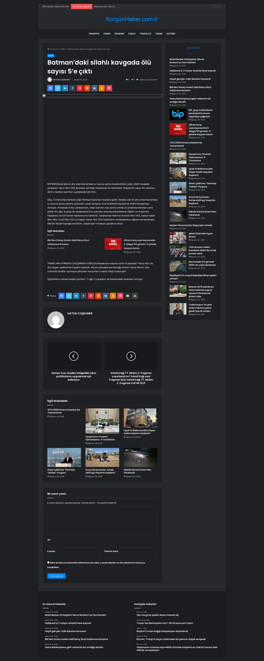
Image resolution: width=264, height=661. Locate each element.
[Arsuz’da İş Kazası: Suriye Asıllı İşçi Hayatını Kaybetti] (102, 457)
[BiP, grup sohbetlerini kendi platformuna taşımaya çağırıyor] (178, 114)
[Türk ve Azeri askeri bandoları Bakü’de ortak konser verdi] (178, 251)
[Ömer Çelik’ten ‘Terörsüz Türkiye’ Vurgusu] (64, 457)
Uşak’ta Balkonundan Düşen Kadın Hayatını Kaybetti (139, 432)
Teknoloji (145, 33)
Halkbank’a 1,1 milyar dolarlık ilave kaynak (193, 70)
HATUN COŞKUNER (61, 80)
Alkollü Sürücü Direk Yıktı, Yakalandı (138, 471)
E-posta (52, 551)
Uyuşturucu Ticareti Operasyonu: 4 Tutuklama (100, 438)
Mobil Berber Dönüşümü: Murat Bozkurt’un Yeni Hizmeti (187, 61)
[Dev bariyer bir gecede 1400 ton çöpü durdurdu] (178, 266)
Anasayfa (94, 33)
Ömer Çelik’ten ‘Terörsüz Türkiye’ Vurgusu (61, 471)
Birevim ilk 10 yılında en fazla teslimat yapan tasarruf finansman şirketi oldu (201, 291)
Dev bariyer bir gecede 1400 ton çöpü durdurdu (202, 263)
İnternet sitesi (111, 551)
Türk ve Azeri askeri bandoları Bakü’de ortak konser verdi (202, 250)
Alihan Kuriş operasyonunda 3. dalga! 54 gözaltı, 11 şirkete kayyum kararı (140, 244)
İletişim (171, 33)
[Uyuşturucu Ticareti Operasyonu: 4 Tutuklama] (102, 421)
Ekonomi (119, 33)
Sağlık (132, 33)
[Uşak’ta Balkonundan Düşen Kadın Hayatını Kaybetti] (140, 417)
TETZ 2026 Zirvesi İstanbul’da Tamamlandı (63, 411)
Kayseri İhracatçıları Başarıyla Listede (191, 225)
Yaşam (158, 33)
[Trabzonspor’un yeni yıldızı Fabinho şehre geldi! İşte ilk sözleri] (178, 309)
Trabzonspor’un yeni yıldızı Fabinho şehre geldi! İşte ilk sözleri (200, 308)
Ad (49, 540)
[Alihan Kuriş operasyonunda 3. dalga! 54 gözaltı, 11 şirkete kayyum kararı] (113, 244)
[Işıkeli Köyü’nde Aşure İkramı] (178, 237)
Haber (107, 33)
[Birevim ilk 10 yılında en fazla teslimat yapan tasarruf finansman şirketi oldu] (178, 291)
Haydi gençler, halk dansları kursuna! (111, 6)
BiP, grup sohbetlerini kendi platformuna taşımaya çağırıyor (201, 113)
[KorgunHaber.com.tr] (132, 19)
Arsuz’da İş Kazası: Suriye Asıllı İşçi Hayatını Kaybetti (100, 471)
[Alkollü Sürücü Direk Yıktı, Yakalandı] (140, 457)
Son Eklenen (193, 47)
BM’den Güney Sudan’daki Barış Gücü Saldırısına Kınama (190, 89)
